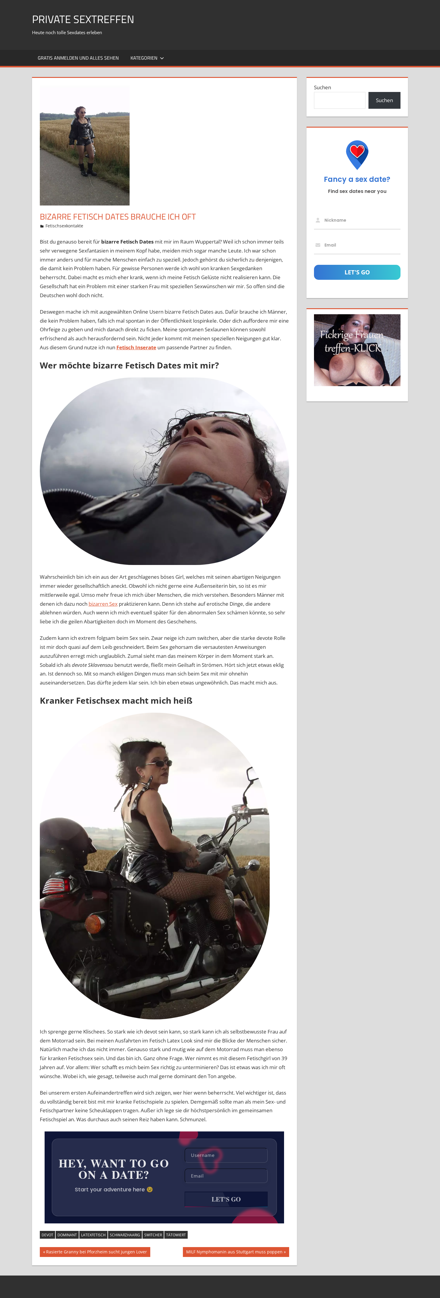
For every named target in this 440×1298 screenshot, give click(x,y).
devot (47, 1234)
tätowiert (176, 1234)
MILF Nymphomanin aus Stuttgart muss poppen (234, 1253)
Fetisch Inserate (136, 347)
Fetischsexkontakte (64, 226)
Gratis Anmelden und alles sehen (78, 57)
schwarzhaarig (125, 1234)
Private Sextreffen (83, 19)
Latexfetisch (93, 1234)
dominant (67, 1234)
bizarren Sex (103, 603)
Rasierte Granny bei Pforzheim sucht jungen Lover (96, 1253)
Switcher (153, 1234)
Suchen (322, 87)
